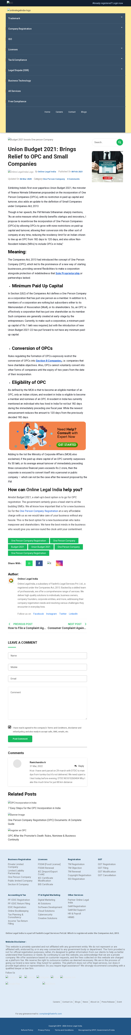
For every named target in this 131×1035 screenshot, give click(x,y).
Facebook (38, 613)
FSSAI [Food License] (49, 864)
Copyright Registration (79, 875)
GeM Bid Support (76, 909)
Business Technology (19, 80)
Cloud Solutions (46, 910)
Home (47, 112)
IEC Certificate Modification (45, 879)
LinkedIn (73, 613)
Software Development (50, 907)
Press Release (108, 1002)
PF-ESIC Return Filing (19, 903)
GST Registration (107, 864)
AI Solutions (44, 903)
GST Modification (107, 871)
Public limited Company (20, 880)
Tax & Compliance (17, 60)
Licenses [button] (42, 859)
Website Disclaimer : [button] (16, 941)
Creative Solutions (47, 918)
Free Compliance (17, 101)
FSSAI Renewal (46, 867)
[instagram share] (59, 563)
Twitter (63, 613)
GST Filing (103, 867)
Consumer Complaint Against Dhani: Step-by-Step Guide (67, 626)
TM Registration (76, 864)
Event (119, 1002)
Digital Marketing (46, 899)
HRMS (71, 917)
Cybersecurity (45, 914)
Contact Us (67, 1002)
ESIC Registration (17, 907)
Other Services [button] (75, 895)
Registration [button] (74, 859)
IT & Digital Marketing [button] (49, 895)
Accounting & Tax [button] (17, 895)
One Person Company (19, 877)
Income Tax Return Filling (18, 922)
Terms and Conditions (64, 1030)
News (85, 1002)
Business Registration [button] (19, 859)
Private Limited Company (15, 865)
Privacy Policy (44, 1030)
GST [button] (100, 859)
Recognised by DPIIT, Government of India (96, 1030)
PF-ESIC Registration (19, 899)
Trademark (14, 18)
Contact (72, 112)
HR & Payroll (74, 913)
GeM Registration (77, 906)
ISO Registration (76, 879)
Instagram (51, 613)
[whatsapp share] (29, 563)
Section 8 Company (18, 884)
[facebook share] (39, 563)
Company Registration (20, 28)
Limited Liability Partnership (16, 872)
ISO (10, 39)
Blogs (84, 112)
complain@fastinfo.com (50, 1013)
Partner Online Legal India (78, 901)
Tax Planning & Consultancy (15, 916)
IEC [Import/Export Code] (48, 873)
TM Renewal (74, 871)
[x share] (49, 563)
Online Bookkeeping (18, 910)
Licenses (13, 49)
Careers (59, 112)
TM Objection (75, 867)
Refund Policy (27, 1030)
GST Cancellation (107, 875)
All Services (14, 91)
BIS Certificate (45, 884)
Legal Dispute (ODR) (18, 70)
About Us (94, 1002)
